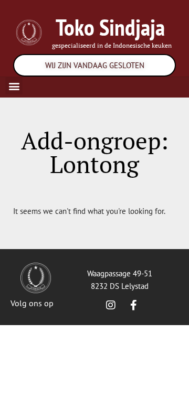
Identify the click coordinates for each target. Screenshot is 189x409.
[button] (14, 85)
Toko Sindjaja (110, 27)
